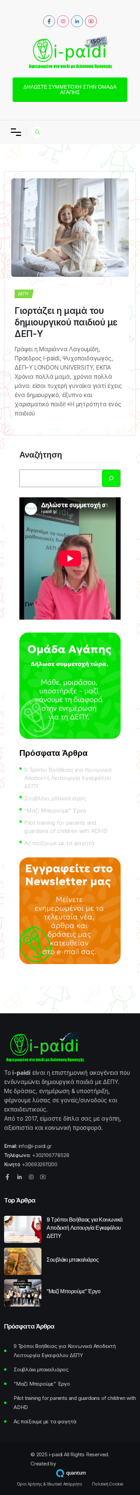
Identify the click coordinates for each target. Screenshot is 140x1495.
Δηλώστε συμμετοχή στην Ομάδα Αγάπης (70, 89)
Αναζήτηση (40, 455)
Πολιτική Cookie (107, 1484)
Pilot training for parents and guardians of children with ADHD (65, 826)
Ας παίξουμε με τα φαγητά (59, 843)
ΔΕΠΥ (23, 293)
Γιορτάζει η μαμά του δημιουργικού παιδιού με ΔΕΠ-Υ (66, 322)
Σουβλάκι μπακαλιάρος (55, 798)
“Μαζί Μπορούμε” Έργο (55, 810)
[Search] (111, 478)
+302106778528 (50, 1155)
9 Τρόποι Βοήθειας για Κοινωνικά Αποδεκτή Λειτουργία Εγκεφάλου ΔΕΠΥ (68, 777)
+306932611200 (39, 1164)
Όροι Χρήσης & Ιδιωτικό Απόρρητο (49, 1484)
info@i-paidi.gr (35, 1146)
